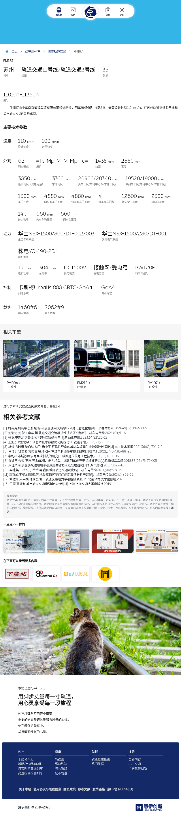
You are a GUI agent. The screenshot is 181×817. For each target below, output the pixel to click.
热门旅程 (98, 764)
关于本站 (25, 789)
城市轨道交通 (56, 51)
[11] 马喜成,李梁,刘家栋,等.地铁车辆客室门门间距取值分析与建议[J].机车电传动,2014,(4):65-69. (68, 475)
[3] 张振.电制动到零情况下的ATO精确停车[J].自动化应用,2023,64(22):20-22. (55, 437)
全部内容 (134, 759)
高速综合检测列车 (30, 773)
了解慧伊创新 (137, 768)
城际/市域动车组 (29, 764)
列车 (21, 751)
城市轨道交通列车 (30, 768)
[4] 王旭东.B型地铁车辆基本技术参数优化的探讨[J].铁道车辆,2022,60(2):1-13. (56, 442)
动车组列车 (32, 51)
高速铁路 (61, 764)
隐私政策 (69, 789)
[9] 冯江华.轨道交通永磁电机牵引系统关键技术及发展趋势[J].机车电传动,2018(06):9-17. (63, 465)
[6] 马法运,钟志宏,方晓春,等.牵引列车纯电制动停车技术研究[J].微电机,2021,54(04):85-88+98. (67, 451)
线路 (73, 15)
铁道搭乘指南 (101, 759)
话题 (122, 15)
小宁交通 (134, 764)
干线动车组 (26, 759)
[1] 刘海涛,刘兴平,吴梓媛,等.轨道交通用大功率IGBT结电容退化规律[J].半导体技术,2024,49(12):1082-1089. (75, 428)
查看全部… (56, 406)
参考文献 (84, 789)
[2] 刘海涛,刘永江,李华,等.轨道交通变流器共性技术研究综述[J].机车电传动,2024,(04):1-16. (64, 433)
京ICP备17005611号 (120, 789)
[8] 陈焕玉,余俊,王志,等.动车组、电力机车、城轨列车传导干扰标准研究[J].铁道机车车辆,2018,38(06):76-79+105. (80, 461)
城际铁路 (61, 768)
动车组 (59, 15)
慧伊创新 (24, 807)
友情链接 (98, 789)
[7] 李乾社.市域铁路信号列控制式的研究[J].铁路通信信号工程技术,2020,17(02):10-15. (61, 456)
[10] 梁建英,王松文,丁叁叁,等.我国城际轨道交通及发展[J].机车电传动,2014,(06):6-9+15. (62, 470)
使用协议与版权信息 (47, 789)
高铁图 (59, 759)
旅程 (108, 15)
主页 (14, 51)
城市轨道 (61, 773)
